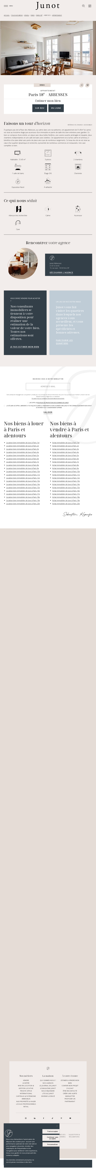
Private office (26, 1091)
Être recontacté (70, 1091)
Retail (26, 1107)
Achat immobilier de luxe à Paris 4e (65, 452)
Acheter (26, 1083)
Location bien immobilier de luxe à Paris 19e (23, 500)
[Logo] (47, 6)
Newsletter (70, 1096)
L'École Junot (48, 1094)
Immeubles (26, 1099)
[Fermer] (57, 1126)
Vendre (26, 1080)
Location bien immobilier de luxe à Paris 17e (23, 494)
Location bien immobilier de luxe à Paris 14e (23, 484)
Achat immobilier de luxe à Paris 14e (66, 484)
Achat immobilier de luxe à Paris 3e (65, 449)
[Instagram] (25, 1118)
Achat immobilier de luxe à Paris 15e (66, 487)
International (26, 1094)
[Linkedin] (34, 1118)
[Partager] (81, 85)
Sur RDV (39, 108)
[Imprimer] (87, 85)
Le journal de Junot (48, 1086)
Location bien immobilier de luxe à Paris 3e (22, 449)
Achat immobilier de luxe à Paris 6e (65, 459)
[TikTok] (52, 1118)
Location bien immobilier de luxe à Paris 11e (23, 475)
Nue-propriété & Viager (26, 1101)
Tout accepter (52, 1131)
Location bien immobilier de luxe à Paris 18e (23, 497)
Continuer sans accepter (52, 1138)
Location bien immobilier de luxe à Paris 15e (23, 487)
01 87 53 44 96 (54, 266)
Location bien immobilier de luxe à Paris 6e (22, 459)
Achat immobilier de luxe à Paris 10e (66, 471)
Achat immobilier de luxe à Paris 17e (66, 494)
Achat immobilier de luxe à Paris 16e (66, 491)
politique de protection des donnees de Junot (53, 402)
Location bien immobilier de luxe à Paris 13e (23, 481)
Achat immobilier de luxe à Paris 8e (65, 465)
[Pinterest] (61, 1118)
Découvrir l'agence (61, 272)
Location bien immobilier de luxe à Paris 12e (23, 478)
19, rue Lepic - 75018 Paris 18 (59, 268)
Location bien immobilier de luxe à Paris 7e (22, 462)
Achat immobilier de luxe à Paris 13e (66, 481)
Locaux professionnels (26, 1104)
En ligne (56, 108)
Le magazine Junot (48, 1088)
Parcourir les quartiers (64, 342)
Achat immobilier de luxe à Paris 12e (66, 478)
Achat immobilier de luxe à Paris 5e (65, 455)
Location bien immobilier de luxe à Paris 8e (22, 465)
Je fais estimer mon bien (24, 347)
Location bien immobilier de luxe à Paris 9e (22, 468)
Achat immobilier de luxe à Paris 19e (66, 500)
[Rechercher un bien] (83, 5)
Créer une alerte (70, 1094)
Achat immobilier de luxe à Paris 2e (65, 446)
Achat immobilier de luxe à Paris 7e (65, 462)
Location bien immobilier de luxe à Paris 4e (22, 452)
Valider (48, 412)
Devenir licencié (48, 1096)
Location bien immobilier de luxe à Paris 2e (22, 446)
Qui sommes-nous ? (48, 1080)
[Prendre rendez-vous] (89, 5)
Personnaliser (52, 1144)
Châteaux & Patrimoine (26, 1096)
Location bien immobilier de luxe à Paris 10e (23, 471)
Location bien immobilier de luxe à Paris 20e (23, 503)
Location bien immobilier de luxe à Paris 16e (23, 491)
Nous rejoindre (48, 1091)
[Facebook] (43, 1118)
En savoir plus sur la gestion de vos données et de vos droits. (48, 398)
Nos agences (48, 1083)
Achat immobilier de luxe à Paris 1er (65, 442)
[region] (31, 1144)
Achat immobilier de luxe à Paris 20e (66, 503)
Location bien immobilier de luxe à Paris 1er (22, 442)
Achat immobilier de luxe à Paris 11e (66, 475)
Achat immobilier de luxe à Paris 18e (66, 497)
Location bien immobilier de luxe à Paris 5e (22, 455)
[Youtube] (70, 1118)
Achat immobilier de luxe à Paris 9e (65, 468)
